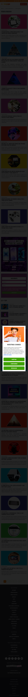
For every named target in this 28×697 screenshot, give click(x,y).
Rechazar (14, 368)
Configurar (14, 364)
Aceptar (14, 359)
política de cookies (8, 354)
